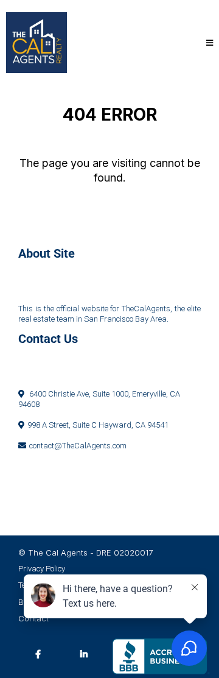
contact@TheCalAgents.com (78, 445)
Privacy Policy (41, 568)
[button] (208, 43)
